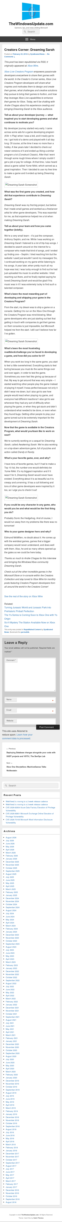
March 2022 (11, 998)
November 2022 (12, 974)
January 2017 (11, 1187)
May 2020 (10, 1065)
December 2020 (12, 1044)
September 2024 (12, 907)
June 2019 (10, 1098)
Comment (11, 660)
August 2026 (11, 837)
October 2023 (11, 940)
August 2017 (11, 1165)
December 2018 (12, 1117)
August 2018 (11, 1129)
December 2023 (12, 934)
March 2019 (11, 1108)
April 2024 (10, 922)
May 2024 (10, 919)
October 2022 (11, 977)
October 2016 (11, 1196)
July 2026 (10, 840)
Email (8, 709)
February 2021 (12, 1038)
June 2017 (10, 1171)
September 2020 (12, 1053)
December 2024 (12, 898)
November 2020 (12, 1047)
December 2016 (12, 1190)
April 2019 (10, 1105)
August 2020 (11, 1056)
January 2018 (11, 1150)
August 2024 (11, 910)
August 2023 (11, 946)
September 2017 (12, 1162)
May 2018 (10, 1138)
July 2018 (10, 1132)
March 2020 (11, 1071)
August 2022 (11, 983)
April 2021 (10, 1032)
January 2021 (11, 1041)
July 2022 (10, 986)
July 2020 (10, 1059)
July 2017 (10, 1168)
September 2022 (12, 980)
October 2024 (11, 904)
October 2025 (11, 868)
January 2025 (11, 895)
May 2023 (10, 956)
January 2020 (11, 1077)
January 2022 (11, 1004)
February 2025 (12, 892)
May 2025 (10, 883)
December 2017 (12, 1153)
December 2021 (12, 1007)
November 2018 (12, 1120)
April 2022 (10, 995)
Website (9, 720)
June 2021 (10, 1026)
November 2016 (12, 1193)
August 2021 (11, 1020)
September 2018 (12, 1126)
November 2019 (12, 1083)
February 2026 (12, 855)
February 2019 (12, 1111)
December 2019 (12, 1080)
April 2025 (10, 886)
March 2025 (11, 889)
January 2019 (11, 1114)
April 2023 (10, 959)
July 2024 (10, 913)
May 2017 (10, 1175)
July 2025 (10, 877)
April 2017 (10, 1178)
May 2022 (10, 992)
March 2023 (11, 962)
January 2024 (11, 931)
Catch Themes (38, 1218)
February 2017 (12, 1184)
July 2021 (10, 1023)
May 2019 (10, 1101)
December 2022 (12, 971)
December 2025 (12, 861)
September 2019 (12, 1089)
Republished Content (32, 629)
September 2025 (12, 871)
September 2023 (12, 943)
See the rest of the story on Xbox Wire (23, 596)
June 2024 (10, 916)
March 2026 (11, 852)
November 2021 (12, 1010)
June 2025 (10, 880)
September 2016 (12, 1199)
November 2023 (12, 937)
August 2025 (11, 874)
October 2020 (11, 1050)
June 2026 (10, 843)
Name (8, 699)
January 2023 (11, 968)
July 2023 (10, 950)
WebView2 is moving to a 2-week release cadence (27, 801)
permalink (25, 632)
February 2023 (12, 965)
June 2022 (10, 989)
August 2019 (11, 1092)
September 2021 (12, 1016)
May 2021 (10, 1029)
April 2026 (10, 849)
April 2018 (10, 1141)
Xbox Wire (33, 65)
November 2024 (12, 901)
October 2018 (11, 1123)
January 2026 (11, 858)
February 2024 (12, 928)
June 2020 (10, 1062)
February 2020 (12, 1074)
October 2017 (11, 1159)
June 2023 (10, 953)
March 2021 (11, 1035)
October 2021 (11, 1013)
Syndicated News (37, 54)
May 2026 (10, 846)
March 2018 (11, 1144)
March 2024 (11, 925)
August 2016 (11, 1202)
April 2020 (10, 1068)
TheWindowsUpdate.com (31, 23)
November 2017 (12, 1156)
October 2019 (11, 1086)
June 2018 (10, 1135)
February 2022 (12, 1001)
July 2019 (10, 1095)
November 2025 (12, 864)
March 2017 (11, 1181)
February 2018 (12, 1147)
